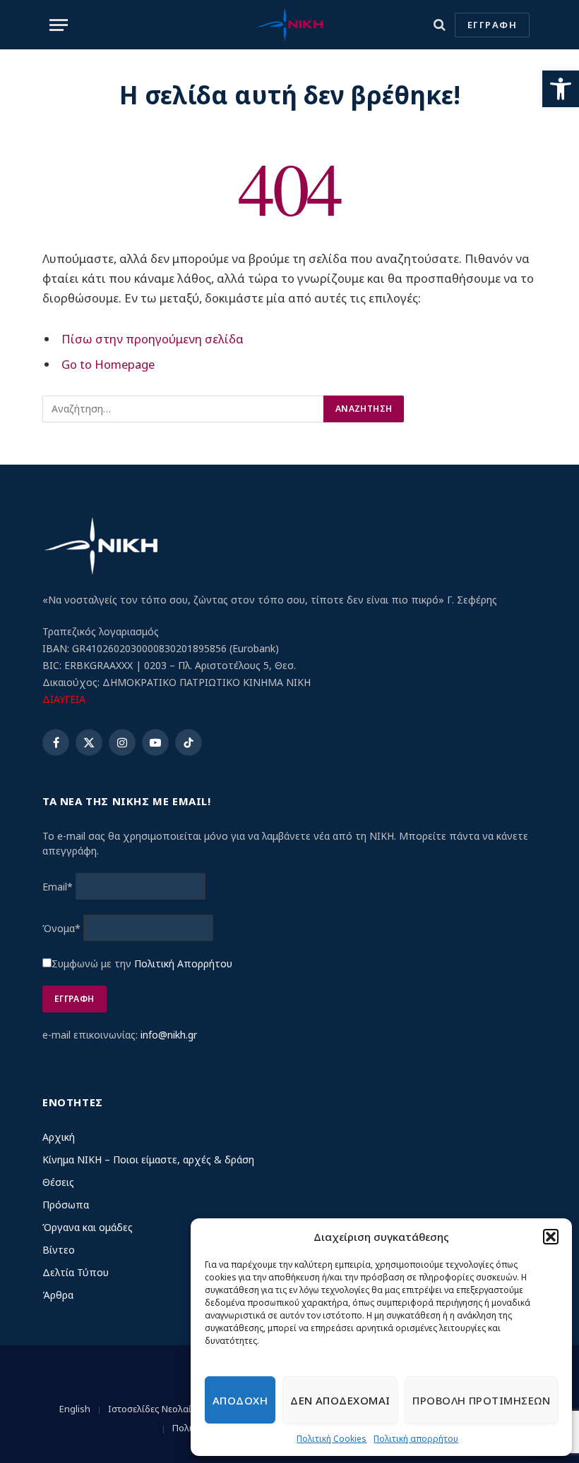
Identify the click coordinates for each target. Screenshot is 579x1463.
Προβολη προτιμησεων (481, 1400)
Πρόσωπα (65, 1204)
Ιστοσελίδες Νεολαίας (155, 1408)
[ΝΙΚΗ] (289, 24)
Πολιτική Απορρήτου (183, 963)
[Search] (439, 25)
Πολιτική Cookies (331, 1439)
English (74, 1408)
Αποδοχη (240, 1400)
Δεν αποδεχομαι (340, 1400)
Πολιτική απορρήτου (416, 1439)
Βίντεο (58, 1249)
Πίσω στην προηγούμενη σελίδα (152, 339)
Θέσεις (58, 1182)
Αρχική (58, 1137)
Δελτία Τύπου (75, 1272)
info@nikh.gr (169, 1034)
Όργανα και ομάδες (87, 1227)
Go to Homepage (108, 364)
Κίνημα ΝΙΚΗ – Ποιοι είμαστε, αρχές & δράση (148, 1159)
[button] (560, 89)
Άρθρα (57, 1295)
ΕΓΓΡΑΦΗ (492, 24)
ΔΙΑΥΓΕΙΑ (63, 699)
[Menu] (58, 25)
